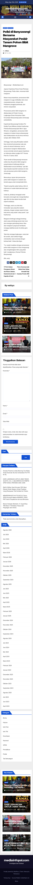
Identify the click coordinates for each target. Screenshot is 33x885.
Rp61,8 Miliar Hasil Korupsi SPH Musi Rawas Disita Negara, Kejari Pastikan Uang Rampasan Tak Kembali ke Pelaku (15, 489)
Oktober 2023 (7, 683)
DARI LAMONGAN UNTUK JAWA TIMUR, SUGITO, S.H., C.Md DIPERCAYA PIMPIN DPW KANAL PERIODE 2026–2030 (16, 481)
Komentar (6, 371)
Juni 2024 (6, 647)
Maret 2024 (6, 661)
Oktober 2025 (7, 575)
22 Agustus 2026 (11, 790)
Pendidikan (6, 749)
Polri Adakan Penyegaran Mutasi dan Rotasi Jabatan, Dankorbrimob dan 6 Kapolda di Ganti (9, 271)
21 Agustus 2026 (11, 826)
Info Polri (6, 727)
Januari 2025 (7, 616)
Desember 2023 (8, 674)
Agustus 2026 (7, 530)
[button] (27, 17)
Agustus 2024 (7, 638)
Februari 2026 (7, 557)
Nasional (6, 740)
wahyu (7, 51)
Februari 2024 (7, 665)
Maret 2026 (6, 552)
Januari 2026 (7, 561)
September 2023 (8, 688)
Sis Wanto (18, 312)
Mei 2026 (6, 543)
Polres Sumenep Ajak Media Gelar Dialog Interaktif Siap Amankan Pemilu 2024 (23, 270)
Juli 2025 (6, 588)
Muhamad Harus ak (21, 349)
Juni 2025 (6, 593)
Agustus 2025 (7, 584)
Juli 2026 (6, 534)
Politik (5, 754)
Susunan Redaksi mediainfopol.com (20, 878)
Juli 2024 (6, 643)
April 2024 (6, 656)
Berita (6, 304)
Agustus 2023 (7, 692)
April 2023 (6, 706)
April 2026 (6, 548)
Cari (4, 451)
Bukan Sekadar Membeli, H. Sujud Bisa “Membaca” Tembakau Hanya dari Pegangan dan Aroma (15, 505)
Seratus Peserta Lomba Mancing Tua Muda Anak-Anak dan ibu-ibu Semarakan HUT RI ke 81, (16, 472)
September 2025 (8, 579)
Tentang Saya (7, 878)
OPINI (5, 745)
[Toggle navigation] (15, 17)
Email (5, 413)
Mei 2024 (6, 652)
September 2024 (8, 634)
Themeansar (16, 873)
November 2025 (8, 570)
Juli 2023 (6, 697)
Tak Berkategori (8, 758)
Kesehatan (6, 736)
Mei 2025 (6, 598)
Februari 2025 (7, 611)
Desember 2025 (8, 566)
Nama (5, 405)
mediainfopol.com (16, 8)
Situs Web (6, 421)
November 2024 (8, 625)
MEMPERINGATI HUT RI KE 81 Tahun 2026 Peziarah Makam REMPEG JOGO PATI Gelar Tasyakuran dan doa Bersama (15, 497)
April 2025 (6, 602)
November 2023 (8, 679)
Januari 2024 (7, 670)
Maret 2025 (6, 607)
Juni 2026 (6, 539)
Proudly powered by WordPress (11, 871)
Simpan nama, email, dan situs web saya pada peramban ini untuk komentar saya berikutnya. (15, 434)
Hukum (5, 722)
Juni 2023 (6, 701)
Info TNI (5, 731)
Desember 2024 (8, 620)
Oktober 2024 (7, 629)
